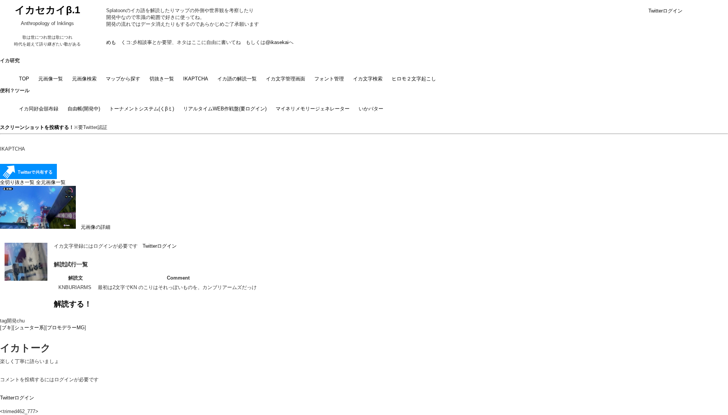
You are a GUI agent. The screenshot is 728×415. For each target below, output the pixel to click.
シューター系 (29, 327)
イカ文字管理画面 (285, 79)
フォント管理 (329, 79)
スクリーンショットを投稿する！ (37, 127)
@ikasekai (277, 42)
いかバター (371, 109)
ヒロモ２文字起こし (414, 79)
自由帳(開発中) (83, 109)
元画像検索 (84, 79)
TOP (24, 79)
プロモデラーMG (66, 327)
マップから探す (123, 79)
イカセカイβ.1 (47, 10)
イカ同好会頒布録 (38, 109)
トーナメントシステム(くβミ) (141, 109)
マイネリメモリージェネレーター (313, 109)
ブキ (6, 327)
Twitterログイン (665, 11)
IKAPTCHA (195, 79)
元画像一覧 (50, 79)
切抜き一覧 (161, 79)
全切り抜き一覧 (17, 182)
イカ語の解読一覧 (237, 79)
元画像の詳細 (93, 227)
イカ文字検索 (368, 79)
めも (111, 42)
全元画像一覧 (51, 182)
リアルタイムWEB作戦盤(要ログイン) (225, 109)
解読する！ (73, 304)
